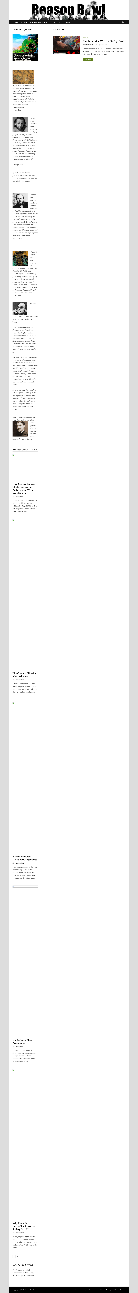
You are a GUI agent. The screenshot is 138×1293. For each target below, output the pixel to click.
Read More (89, 59)
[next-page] (17, 1256)
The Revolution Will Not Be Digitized (103, 41)
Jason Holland (90, 45)
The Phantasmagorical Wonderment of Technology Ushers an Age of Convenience (24, 1273)
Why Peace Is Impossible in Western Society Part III (25, 1226)
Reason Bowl (29, 1290)
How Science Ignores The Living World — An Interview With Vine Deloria (24, 488)
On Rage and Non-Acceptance (23, 1041)
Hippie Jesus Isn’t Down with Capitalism (25, 858)
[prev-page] (14, 1256)
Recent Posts (20, 449)
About (68, 22)
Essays (24, 22)
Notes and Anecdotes (38, 22)
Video (61, 22)
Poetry (53, 22)
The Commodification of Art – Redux (25, 674)
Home (16, 22)
